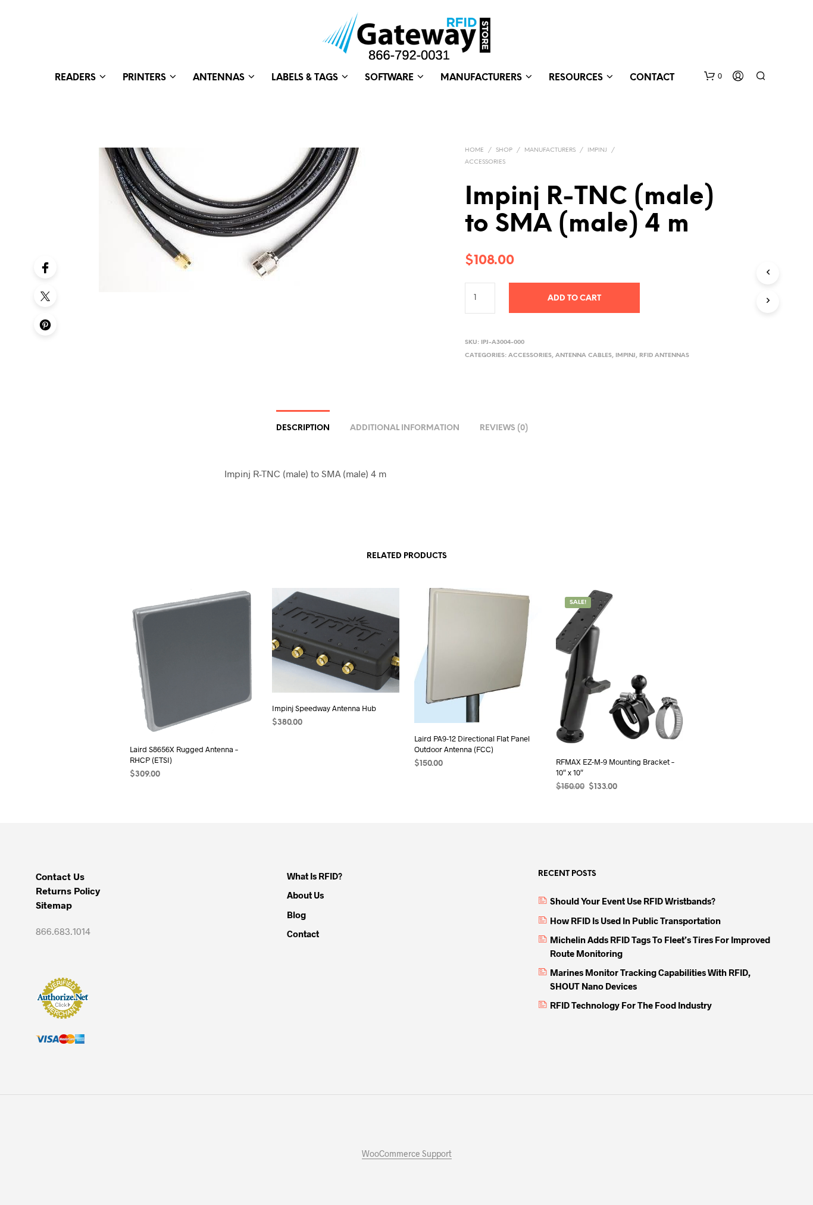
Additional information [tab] (404, 428)
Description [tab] (303, 428)
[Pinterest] (45, 324)
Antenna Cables (583, 355)
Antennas (219, 78)
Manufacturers (481, 78)
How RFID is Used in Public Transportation (635, 920)
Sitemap (54, 904)
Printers (144, 78)
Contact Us (60, 876)
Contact (652, 78)
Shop (504, 150)
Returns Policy (68, 890)
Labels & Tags (304, 78)
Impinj (597, 150)
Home (474, 150)
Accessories (485, 162)
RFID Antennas (664, 355)
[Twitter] (45, 295)
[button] (713, 76)
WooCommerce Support (407, 1154)
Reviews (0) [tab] (504, 428)
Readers (75, 78)
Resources (576, 78)
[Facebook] (45, 267)
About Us (305, 895)
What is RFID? (314, 876)
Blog (296, 914)
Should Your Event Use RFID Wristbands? (632, 901)
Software (389, 78)
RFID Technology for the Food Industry (631, 1005)
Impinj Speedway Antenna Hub (324, 708)
